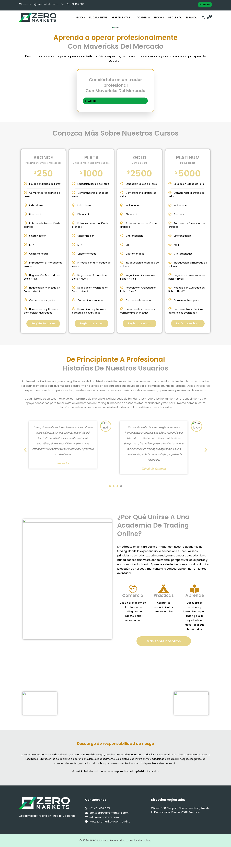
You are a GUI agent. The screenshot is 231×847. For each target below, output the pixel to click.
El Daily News (98, 17)
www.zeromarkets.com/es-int (109, 822)
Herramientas (120, 17)
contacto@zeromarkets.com (40, 4)
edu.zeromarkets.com (104, 817)
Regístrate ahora (43, 323)
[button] (25, 449)
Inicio (79, 17)
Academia (143, 17)
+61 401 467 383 (74, 4)
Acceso (206, 4)
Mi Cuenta (175, 17)
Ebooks (159, 17)
